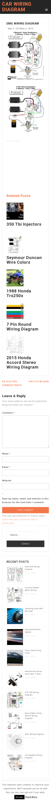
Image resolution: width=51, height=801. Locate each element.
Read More (31, 797)
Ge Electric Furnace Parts (12, 383)
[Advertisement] (25, 168)
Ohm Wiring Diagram (34, 734)
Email (6, 467)
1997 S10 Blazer (38, 381)
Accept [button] (19, 797)
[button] (46, 9)
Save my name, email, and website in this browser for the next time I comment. (25, 500)
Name (6, 453)
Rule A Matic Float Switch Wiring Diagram (33, 715)
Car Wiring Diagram (16, 6)
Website (6, 480)
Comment (8, 413)
